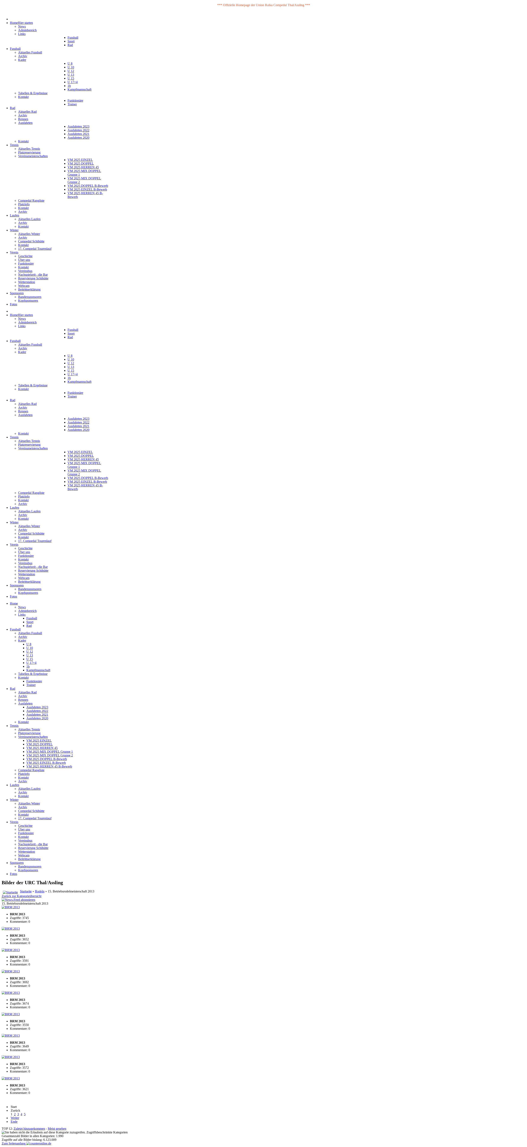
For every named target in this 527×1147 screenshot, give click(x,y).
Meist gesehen (57, 1128)
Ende (14, 1121)
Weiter (15, 1118)
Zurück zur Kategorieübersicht (21, 896)
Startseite (26, 891)
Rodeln (39, 891)
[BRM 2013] (11, 907)
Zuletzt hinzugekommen (29, 1128)
